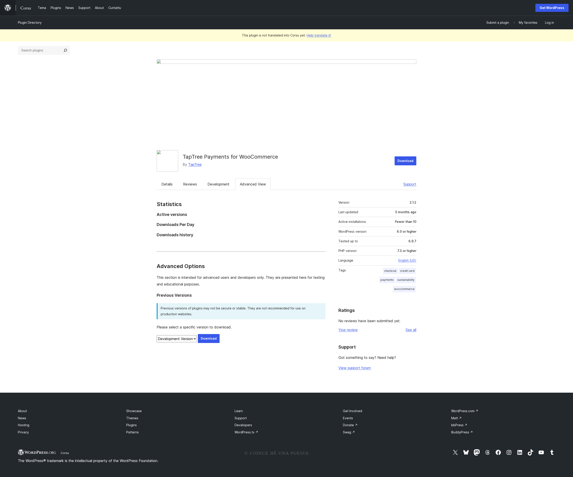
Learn (239, 411)
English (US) (407, 260)
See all (411, 330)
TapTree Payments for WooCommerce (230, 156)
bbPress (459, 425)
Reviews (190, 184)
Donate (350, 425)
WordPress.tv (246, 432)
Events (348, 418)
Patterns (132, 432)
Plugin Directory (30, 22)
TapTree (195, 164)
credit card (407, 271)
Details (167, 184)
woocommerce (404, 289)
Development (218, 184)
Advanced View (253, 184)
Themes (132, 418)
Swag (349, 432)
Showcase (134, 411)
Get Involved (352, 411)
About (22, 411)
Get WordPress (552, 8)
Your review (348, 330)
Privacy (23, 432)
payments (387, 279)
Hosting (23, 425)
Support (409, 184)
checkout (390, 271)
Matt (456, 418)
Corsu (65, 453)
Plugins (131, 425)
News (22, 418)
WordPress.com (464, 411)
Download (405, 161)
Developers (243, 425)
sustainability (406, 279)
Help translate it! (319, 35)
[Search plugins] (65, 50)
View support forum (354, 368)
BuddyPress (462, 432)
